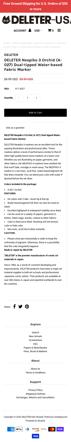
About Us (35, 368)
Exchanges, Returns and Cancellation (35, 397)
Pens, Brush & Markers (35, 351)
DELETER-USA (29, 417)
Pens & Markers (22, 43)
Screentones (35, 340)
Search (35, 332)
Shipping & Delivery (35, 393)
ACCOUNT (20, 30)
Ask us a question (15, 127)
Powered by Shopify (35, 420)
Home (6, 43)
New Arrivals (35, 336)
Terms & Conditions (35, 372)
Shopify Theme (43, 417)
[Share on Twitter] (20, 307)
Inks (35, 344)
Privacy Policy (35, 390)
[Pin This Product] (27, 307)
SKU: (6, 88)
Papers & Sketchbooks (35, 347)
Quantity (8, 97)
